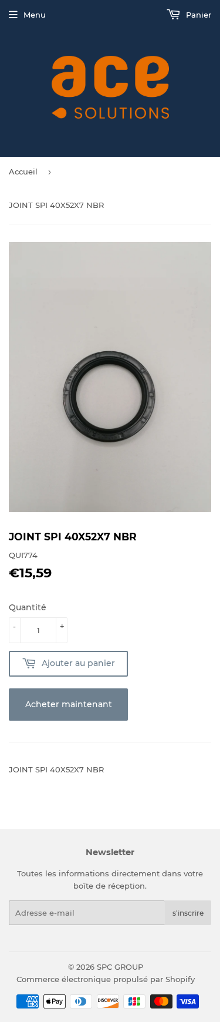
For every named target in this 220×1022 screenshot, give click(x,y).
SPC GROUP (120, 966)
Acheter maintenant (68, 704)
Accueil (23, 171)
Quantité (27, 607)
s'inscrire (188, 913)
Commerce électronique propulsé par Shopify (105, 979)
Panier (197, 14)
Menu (34, 14)
